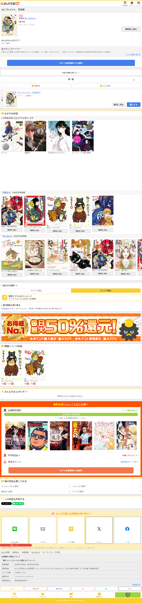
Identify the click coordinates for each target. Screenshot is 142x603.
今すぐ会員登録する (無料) (71, 63)
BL (106, 589)
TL (83, 589)
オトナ (130, 589)
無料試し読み (131, 29)
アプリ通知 (71, 542)
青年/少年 (59, 589)
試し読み (120, 104)
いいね (127, 542)
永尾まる (27, 18)
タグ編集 (6, 43)
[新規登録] (125, 2)
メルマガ (43, 542)
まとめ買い (107, 86)
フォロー (99, 542)
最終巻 (37, 86)
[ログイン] (131, 2)
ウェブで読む (106, 290)
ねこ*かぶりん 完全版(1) (29, 92)
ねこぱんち (7, 236)
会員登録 (4, 309)
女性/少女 (35, 589)
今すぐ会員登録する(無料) (71, 470)
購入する (134, 104)
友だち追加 (15, 542)
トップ (12, 589)
